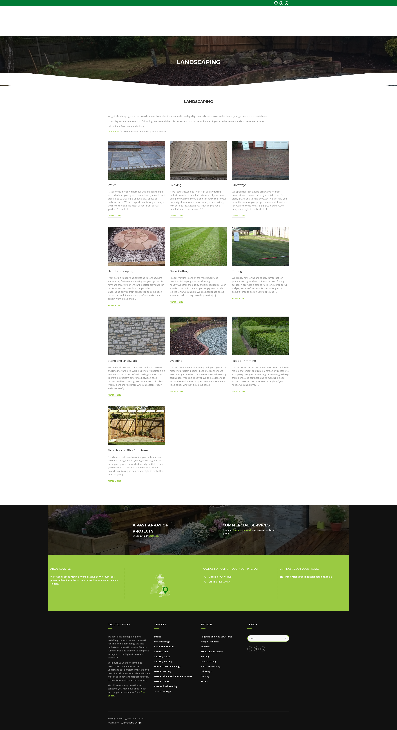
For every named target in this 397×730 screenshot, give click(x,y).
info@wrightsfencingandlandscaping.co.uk (308, 576)
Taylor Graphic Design (130, 722)
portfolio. (153, 535)
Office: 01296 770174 (219, 581)
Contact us (113, 131)
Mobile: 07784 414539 (220, 576)
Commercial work (241, 529)
